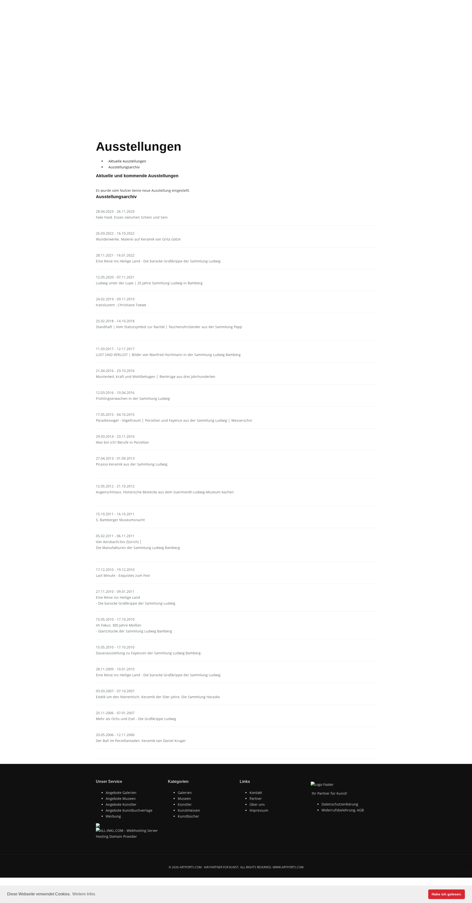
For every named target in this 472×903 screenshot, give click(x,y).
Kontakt (256, 792)
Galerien (237, 21)
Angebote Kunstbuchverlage (129, 810)
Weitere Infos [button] (83, 894)
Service (354, 21)
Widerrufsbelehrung (338, 810)
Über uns (257, 804)
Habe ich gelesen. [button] (447, 894)
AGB (360, 810)
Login (104, 5)
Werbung (113, 816)
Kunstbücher (188, 816)
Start (241, 72)
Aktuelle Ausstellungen (127, 161)
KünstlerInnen (293, 21)
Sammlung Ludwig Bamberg (241, 84)
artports (210, 21)
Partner (256, 798)
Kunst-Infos (327, 21)
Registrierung (132, 5)
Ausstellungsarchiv (124, 167)
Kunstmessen (189, 810)
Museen (262, 21)
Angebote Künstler (121, 804)
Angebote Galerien (121, 792)
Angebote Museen (121, 798)
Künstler (185, 804)
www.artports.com (288, 867)
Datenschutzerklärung (340, 804)
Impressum (259, 810)
